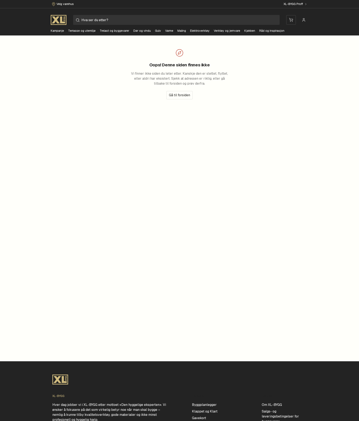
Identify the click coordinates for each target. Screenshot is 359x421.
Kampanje (57, 31)
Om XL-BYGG (272, 405)
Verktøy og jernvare (227, 31)
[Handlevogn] (291, 20)
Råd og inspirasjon (271, 31)
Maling (181, 31)
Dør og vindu (142, 31)
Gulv (158, 31)
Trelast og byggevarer (114, 31)
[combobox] (176, 20)
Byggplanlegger (204, 405)
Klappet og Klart (205, 411)
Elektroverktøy (200, 31)
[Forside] (58, 20)
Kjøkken (249, 31)
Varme (169, 31)
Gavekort (199, 418)
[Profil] (303, 19)
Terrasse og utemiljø (82, 31)
